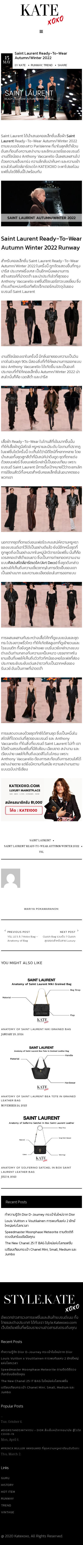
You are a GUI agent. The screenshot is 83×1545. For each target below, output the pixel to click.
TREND (6, 1505)
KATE (22, 65)
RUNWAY (7, 1498)
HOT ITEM (8, 1492)
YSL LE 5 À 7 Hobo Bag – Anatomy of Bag (22, 939)
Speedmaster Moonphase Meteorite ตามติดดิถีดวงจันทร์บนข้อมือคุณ (39, 1234)
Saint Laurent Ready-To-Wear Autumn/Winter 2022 (41, 55)
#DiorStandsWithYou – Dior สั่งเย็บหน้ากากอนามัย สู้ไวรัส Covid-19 (41, 1432)
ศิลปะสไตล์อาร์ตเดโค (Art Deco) (32, 562)
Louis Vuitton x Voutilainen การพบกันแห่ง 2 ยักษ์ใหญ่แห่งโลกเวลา (40, 1223)
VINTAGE (7, 1512)
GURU (5, 1478)
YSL (41, 852)
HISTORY (7, 1485)
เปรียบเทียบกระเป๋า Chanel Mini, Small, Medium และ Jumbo (40, 1251)
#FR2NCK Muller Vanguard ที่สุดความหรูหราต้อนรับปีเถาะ (40, 1448)
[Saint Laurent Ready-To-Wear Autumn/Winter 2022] (41, 93)
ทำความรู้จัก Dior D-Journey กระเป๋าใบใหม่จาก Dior (40, 1214)
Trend (48, 65)
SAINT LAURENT (40, 840)
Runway (36, 65)
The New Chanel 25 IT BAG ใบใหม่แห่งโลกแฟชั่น (38, 1243)
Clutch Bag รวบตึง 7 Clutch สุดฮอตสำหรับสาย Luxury (59, 939)
